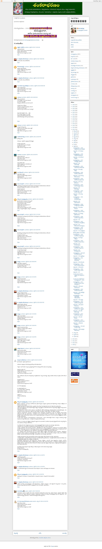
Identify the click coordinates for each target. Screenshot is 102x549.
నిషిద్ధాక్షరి (72, 74)
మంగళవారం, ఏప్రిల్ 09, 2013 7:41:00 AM (32, 47)
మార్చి (75, 332)
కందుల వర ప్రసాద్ (20, 183)
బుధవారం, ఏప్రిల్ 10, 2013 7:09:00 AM (32, 491)
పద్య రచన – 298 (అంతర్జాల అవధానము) (78, 330)
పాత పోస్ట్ (64, 533)
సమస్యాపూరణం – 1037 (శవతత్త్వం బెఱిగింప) (78, 161)
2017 (73, 121)
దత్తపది (72, 63)
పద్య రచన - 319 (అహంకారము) (76, 202)
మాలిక (72, 47)
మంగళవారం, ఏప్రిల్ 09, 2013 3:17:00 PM (32, 214)
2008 (73, 344)
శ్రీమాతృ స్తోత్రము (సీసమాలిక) (79, 232)
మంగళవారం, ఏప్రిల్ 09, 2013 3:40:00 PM (32, 246)
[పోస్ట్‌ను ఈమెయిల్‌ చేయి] (42, 40)
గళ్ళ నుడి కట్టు (73, 72)
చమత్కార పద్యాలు (74, 61)
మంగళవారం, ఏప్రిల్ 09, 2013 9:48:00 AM (29, 97)
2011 (73, 340)
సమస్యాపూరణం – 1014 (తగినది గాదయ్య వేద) (78, 302)
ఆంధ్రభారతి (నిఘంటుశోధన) (76, 40)
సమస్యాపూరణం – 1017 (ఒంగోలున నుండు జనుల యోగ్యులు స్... (78, 283)
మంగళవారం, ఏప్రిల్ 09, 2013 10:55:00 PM (36, 401)
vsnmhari (19, 154)
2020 (73, 116)
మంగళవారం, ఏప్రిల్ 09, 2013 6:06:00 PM (36, 302)
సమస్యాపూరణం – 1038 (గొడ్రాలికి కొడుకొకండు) (78, 155)
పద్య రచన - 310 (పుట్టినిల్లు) (78, 256)
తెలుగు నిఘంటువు (74, 42)
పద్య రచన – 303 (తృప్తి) (78, 299)
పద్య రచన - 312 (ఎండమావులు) (76, 244)
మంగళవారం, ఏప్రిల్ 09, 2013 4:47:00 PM (28, 276)
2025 (73, 106)
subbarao (19, 97)
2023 (73, 110)
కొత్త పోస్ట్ (16, 533)
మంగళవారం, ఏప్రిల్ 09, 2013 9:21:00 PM (34, 360)
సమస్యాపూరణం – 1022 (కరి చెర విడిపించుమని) (79, 253)
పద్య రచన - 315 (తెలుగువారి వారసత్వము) (79, 225)
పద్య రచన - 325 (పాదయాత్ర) (76, 164)
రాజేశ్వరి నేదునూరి (20, 348)
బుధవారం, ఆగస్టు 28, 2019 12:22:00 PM (40, 501)
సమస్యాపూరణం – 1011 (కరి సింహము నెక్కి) (78, 327)
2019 (73, 118)
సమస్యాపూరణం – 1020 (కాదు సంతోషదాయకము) (78, 264)
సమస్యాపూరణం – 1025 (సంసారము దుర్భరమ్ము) (78, 235)
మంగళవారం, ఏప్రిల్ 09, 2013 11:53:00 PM (36, 474)
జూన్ (75, 142)
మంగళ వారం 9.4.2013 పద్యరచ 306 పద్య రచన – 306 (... (79, 275)
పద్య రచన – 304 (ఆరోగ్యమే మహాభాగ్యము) (78, 293)
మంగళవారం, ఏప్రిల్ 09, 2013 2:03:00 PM (29, 154)
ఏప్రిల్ (75, 146)
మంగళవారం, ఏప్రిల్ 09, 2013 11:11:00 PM (36, 455)
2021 (73, 114)
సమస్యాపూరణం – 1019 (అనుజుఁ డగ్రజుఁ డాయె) (78, 269)
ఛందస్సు (72, 88)
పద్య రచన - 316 (76, 219)
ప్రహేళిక (72, 77)
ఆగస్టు (75, 138)
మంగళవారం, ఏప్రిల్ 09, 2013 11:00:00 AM (30, 125)
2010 (73, 342)
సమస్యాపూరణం (74, 54)
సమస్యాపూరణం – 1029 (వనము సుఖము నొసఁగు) (78, 211)
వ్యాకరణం (73, 92)
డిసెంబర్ (75, 131)
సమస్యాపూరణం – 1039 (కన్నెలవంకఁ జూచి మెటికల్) (79, 148)
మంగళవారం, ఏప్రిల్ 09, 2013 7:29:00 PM (28, 325)
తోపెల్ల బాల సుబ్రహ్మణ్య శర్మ (22, 199)
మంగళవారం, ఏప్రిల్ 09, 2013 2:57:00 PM (32, 183)
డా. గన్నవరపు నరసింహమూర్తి (22, 58)
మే (74, 144)
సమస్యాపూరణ (74, 95)
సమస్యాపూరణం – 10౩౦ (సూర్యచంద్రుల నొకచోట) (78, 205)
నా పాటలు (73, 83)
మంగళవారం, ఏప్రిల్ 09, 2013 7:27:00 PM (28, 314)
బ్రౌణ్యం (72, 44)
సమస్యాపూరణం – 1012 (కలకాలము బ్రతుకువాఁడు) (79, 320)
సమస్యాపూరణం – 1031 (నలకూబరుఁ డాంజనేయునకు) (78, 198)
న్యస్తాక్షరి (72, 70)
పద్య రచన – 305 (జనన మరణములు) (78, 287)
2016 (73, 123)
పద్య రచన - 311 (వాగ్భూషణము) (77, 250)
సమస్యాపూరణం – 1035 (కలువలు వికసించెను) (78, 173)
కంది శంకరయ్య (20, 491)
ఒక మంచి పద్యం (74, 97)
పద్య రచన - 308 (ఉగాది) (78, 267)
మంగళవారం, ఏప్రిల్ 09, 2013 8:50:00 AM (37, 85)
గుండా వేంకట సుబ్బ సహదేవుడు (23, 85)
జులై (75, 140)
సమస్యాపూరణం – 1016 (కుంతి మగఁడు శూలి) (78, 290)
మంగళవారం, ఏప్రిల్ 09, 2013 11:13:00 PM (36, 466)
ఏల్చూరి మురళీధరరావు (21, 360)
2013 (73, 129)
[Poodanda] (75, 375)
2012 (73, 338)
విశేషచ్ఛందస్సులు (74, 86)
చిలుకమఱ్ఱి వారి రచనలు (75, 65)
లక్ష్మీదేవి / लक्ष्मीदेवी (20, 47)
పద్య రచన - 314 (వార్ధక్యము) (79, 230)
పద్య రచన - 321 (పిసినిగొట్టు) (76, 188)
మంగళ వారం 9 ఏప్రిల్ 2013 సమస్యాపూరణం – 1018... (79, 279)
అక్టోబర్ (75, 134)
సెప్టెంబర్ (75, 136)
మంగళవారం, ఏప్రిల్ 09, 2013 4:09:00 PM (28, 261)
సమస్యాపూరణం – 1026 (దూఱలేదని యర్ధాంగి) (78, 228)
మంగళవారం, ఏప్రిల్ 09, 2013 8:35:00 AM (36, 78)
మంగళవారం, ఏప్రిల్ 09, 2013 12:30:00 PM (33, 136)
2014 (73, 127)
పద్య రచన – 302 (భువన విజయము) (78, 305)
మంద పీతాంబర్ (20, 172)
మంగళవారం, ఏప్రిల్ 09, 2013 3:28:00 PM (32, 229)
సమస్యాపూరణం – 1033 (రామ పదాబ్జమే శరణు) (78, 185)
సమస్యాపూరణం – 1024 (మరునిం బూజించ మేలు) (78, 241)
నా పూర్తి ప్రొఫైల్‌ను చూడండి (82, 30)
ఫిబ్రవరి (75, 334)
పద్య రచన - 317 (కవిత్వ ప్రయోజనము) (78, 214)
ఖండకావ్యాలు (73, 79)
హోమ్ (40, 533)
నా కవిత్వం (73, 90)
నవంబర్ (75, 133)
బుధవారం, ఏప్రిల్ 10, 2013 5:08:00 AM (35, 482)
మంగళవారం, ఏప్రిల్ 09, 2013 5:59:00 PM (36, 291)
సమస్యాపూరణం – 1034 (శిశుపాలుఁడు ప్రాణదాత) (78, 179)
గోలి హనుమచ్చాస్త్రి (20, 66)
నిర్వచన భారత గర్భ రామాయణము (77, 67)
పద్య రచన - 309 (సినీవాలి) (78, 262)
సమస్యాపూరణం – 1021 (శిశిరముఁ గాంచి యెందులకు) (78, 259)
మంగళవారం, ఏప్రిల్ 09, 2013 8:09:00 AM (32, 66)
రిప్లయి (18, 54)
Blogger (52, 546)
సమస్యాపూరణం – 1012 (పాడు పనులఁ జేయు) (78, 314)
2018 (73, 119)
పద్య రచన (73, 56)
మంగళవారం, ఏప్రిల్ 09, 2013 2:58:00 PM (35, 199)
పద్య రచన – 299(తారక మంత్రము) (78, 323)
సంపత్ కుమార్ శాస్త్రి (20, 136)
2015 (73, 125)
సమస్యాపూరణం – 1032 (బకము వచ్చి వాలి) (78, 191)
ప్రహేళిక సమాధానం (74, 81)
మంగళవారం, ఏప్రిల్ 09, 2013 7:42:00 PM (28, 336)
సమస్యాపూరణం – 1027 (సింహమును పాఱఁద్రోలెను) (79, 222)
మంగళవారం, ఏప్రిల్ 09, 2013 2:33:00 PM (31, 172)
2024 (73, 108)
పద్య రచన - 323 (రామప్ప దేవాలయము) (78, 176)
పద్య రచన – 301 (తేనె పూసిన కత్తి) (77, 311)
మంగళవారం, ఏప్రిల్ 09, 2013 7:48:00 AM (36, 58)
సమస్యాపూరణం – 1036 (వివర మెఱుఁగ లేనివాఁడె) (78, 167)
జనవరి (75, 336)
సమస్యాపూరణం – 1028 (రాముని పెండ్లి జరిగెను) (78, 217)
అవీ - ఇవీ (73, 58)
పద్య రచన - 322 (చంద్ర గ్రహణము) (78, 182)
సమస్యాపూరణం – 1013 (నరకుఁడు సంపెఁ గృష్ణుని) (78, 308)
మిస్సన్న (18, 261)
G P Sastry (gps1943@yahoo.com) (24, 501)
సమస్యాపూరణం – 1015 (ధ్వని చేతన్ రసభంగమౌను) (78, 296)
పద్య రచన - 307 (76, 272)
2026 (73, 104)
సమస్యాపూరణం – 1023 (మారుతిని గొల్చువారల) (78, 247)
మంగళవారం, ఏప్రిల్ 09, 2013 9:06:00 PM (32, 348)
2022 (73, 112)
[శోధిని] (74, 382)
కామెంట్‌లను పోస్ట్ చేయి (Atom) (45, 537)
